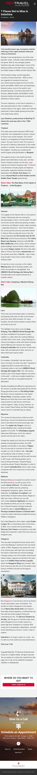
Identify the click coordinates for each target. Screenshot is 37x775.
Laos (21, 329)
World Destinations (19, 749)
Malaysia (11, 480)
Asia (12, 17)
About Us (7, 749)
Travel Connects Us (18, 684)
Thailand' (31, 165)
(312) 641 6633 (19, 723)
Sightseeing (5, 17)
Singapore (7, 601)
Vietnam (10, 251)
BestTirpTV (18, 752)
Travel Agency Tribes (29, 772)
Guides (30, 749)
